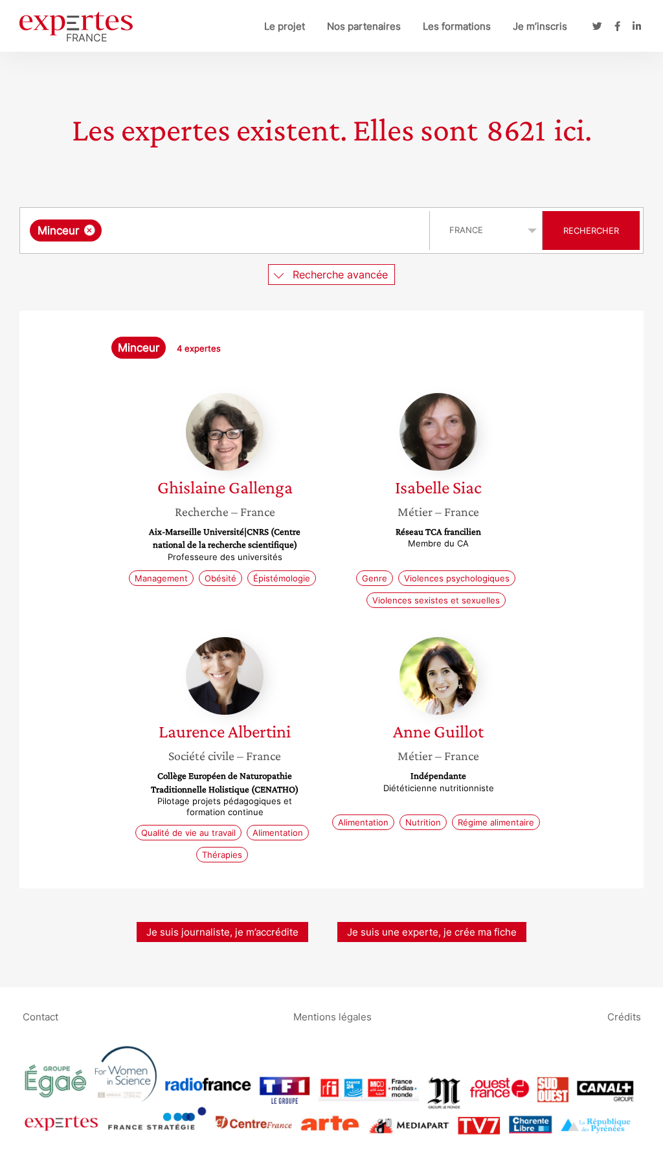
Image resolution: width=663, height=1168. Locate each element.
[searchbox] (234, 230)
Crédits (624, 1016)
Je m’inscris (540, 26)
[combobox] (226, 230)
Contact (40, 1016)
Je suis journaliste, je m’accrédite (222, 932)
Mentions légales (332, 1016)
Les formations (457, 26)
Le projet (284, 26)
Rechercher (591, 230)
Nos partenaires (364, 26)
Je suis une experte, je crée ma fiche (432, 932)
